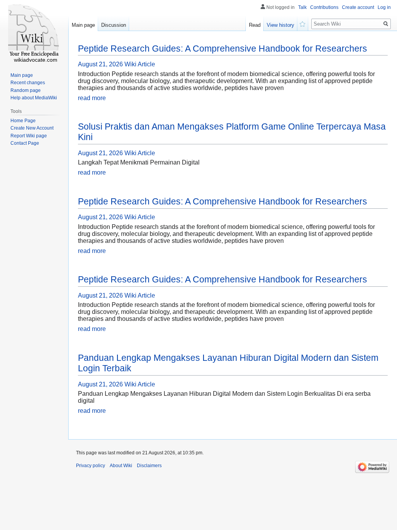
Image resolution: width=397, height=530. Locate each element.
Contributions (324, 7)
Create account (358, 7)
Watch (302, 23)
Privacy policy (90, 465)
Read (255, 25)
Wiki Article (139, 64)
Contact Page (24, 143)
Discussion (113, 25)
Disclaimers (149, 465)
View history (280, 25)
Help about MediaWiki (33, 97)
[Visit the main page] (34, 31)
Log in (384, 7)
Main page (83, 25)
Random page (25, 90)
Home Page (23, 120)
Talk (302, 7)
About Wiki (121, 465)
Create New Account (32, 128)
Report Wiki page (28, 136)
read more (92, 98)
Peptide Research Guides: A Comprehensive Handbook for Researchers (222, 48)
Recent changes (27, 82)
